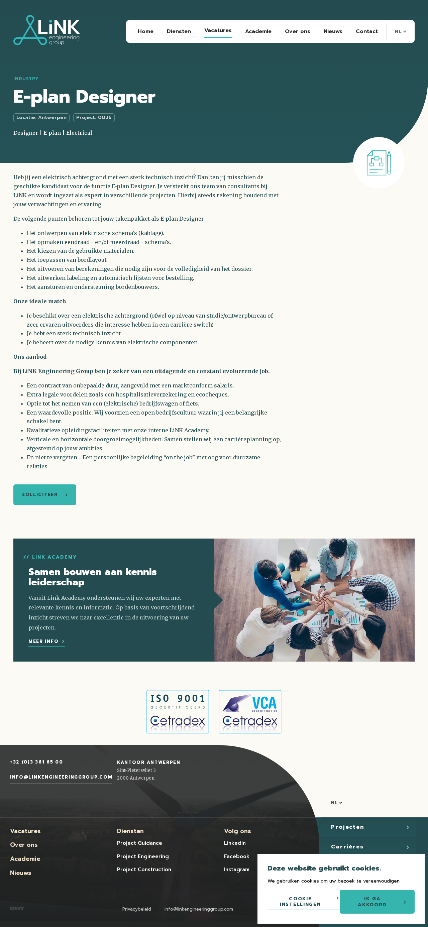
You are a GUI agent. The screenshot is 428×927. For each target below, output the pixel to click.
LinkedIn (235, 843)
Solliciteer (40, 494)
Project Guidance (139, 843)
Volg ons (237, 831)
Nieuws (20, 873)
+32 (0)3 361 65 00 (36, 762)
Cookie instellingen (300, 901)
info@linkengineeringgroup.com (61, 777)
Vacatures (25, 831)
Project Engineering (143, 856)
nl (399, 31)
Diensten (130, 831)
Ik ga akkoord (372, 901)
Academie (25, 858)
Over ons (24, 844)
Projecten (347, 827)
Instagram (236, 869)
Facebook (236, 856)
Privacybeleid (136, 909)
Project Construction (144, 869)
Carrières (347, 847)
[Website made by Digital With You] (17, 909)
